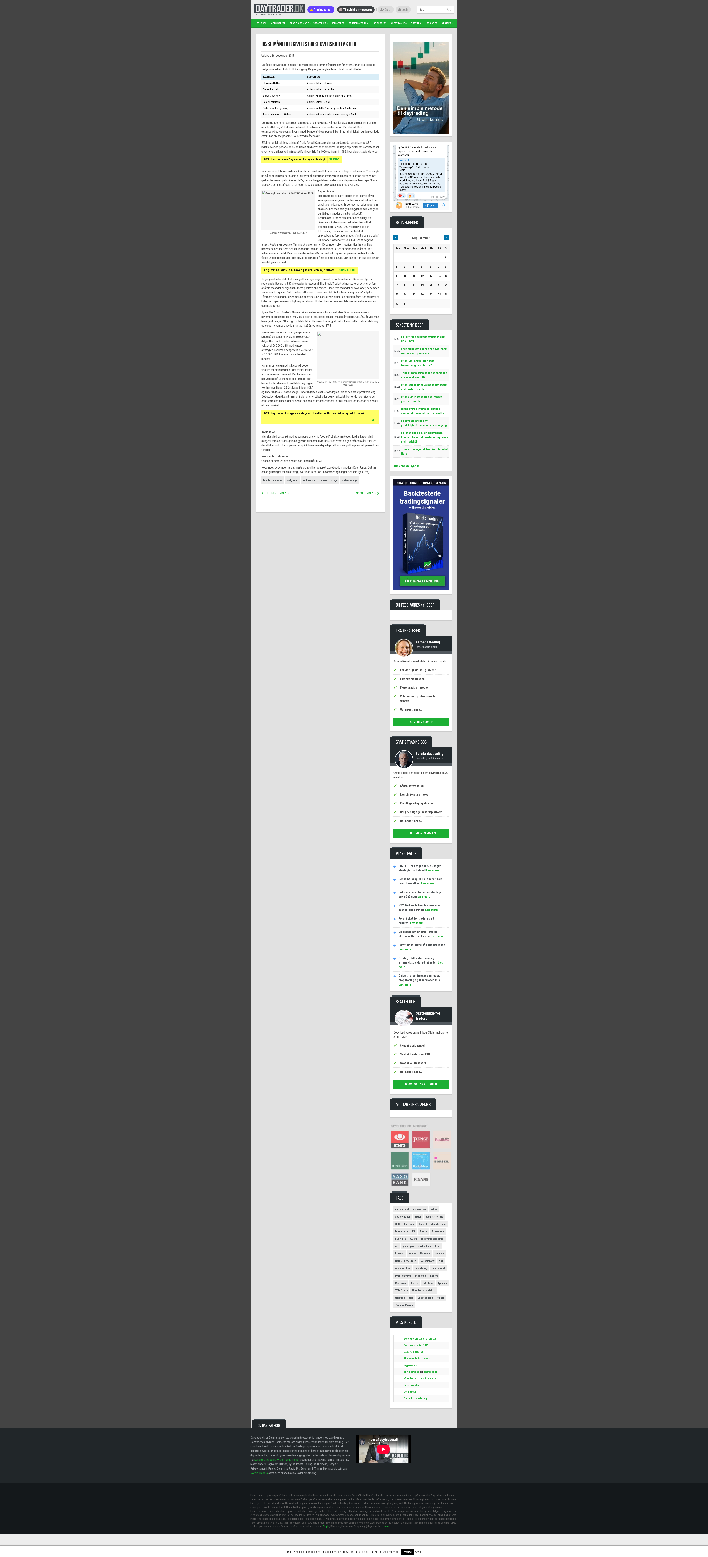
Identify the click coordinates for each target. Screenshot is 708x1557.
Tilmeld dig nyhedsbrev (357, 9)
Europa (423, 1231)
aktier (418, 1216)
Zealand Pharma (404, 1305)
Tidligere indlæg (277, 493)
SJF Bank (428, 1283)
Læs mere (432, 870)
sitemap (386, 1526)
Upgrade (400, 1297)
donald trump (438, 1224)
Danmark (409, 1224)
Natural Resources (405, 1260)
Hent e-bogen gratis (421, 833)
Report (434, 1275)
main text (439, 1253)
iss (397, 1246)
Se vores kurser (421, 722)
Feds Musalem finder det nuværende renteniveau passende (424, 351)
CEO (397, 1224)
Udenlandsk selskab (423, 1290)
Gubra (413, 1238)
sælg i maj (292, 480)
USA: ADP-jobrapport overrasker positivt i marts (421, 399)
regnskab (420, 1275)
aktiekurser (419, 1209)
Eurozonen (438, 1231)
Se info (334, 159)
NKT (441, 1260)
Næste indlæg (366, 493)
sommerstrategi (328, 480)
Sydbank (442, 1283)
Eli (413, 1231)
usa (411, 1297)
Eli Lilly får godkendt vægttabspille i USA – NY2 (423, 339)
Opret (387, 9)
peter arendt (438, 1268)
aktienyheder (402, 1216)
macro (412, 1253)
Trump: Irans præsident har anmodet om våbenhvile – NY (424, 375)
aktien (434, 1209)
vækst (440, 1297)
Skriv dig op (347, 270)
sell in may (309, 480)
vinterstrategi (349, 480)
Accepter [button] (408, 1552)
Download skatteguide (421, 1084)
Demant (422, 1224)
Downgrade (401, 1231)
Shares (414, 1283)
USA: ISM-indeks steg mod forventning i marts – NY (417, 363)
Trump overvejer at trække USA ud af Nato (424, 451)
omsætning (421, 1268)
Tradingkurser (322, 9)
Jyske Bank (424, 1246)
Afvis (418, 1551)
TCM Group (401, 1290)
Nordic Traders (259, 1473)
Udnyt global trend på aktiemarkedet (422, 945)
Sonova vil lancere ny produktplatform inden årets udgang (424, 423)
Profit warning (403, 1275)
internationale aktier (432, 1238)
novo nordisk (402, 1268)
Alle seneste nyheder (407, 466)
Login (404, 9)
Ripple (326, 1526)
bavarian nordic (434, 1216)
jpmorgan (408, 1246)
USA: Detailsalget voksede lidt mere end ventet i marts (424, 387)
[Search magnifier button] (450, 9)
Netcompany (427, 1260)
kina (437, 1246)
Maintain (425, 1253)
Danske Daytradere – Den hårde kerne (276, 1459)
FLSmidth (400, 1238)
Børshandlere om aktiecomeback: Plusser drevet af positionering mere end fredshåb (424, 437)
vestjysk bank (425, 1297)
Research (400, 1283)
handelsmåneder (273, 480)
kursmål (399, 1253)
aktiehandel (402, 1209)
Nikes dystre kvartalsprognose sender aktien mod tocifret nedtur (422, 411)
